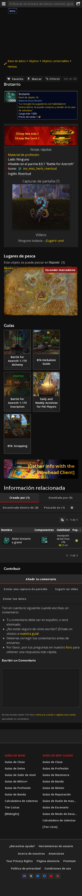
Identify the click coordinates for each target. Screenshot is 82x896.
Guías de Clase (15, 762)
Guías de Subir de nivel (20, 775)
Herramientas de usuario (56, 846)
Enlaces (55, 79)
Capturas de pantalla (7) (41, 181)
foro (69, 647)
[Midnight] (12, 814)
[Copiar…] (62, 520)
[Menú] (4, 4)
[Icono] (10, 97)
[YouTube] (51, 876)
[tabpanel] (41, 538)
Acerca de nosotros (31, 853)
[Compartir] (78, 4)
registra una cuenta (66, 714)
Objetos (34, 61)
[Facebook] (44, 876)
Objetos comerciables (55, 61)
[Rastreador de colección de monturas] (41, 469)
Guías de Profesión (18, 788)
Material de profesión (23, 155)
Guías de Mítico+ (16, 781)
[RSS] (58, 876)
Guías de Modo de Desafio (60, 814)
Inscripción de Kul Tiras (63, 537)
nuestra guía (29, 633)
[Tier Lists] (50, 827)
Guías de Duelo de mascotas (60, 801)
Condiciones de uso (57, 868)
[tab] (19, 497)
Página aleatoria (48, 861)
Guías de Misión (53, 788)
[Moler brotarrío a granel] (6, 540)
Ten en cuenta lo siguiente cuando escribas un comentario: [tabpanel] (41, 663)
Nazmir (54, 262)
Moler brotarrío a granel (21, 540)
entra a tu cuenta (44, 714)
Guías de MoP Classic (58, 755)
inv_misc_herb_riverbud (39, 168)
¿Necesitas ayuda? (22, 846)
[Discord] (24, 876)
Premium (69, 861)
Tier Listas (12, 807)
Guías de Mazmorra (56, 775)
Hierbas (12, 66)
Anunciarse (56, 853)
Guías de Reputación (57, 794)
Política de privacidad (26, 868)
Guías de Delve (15, 768)
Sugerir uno (54, 241)
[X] (31, 876)
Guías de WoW (15, 755)
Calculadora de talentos (21, 801)
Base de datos (17, 61)
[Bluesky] (38, 876)
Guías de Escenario (55, 807)
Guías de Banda (15, 794)
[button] (31, 282)
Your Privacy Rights (19, 861)
